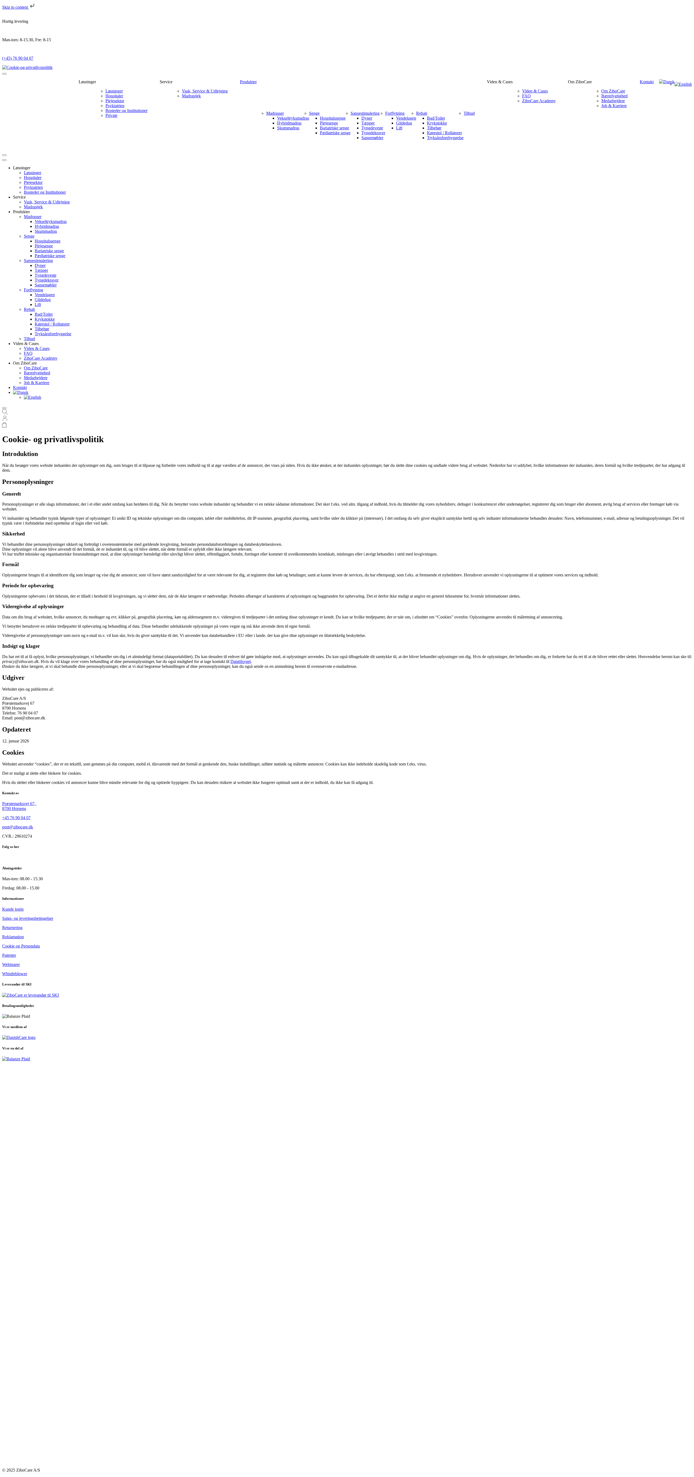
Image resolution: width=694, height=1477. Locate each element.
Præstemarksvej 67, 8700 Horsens (19, 806)
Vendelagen (406, 118)
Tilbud (469, 113)
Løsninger (114, 91)
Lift (399, 128)
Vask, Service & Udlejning (205, 91)
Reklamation (13, 936)
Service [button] (166, 81)
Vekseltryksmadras (293, 118)
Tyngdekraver (373, 132)
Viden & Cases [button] (500, 81)
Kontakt (647, 81)
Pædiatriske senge (335, 132)
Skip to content (15, 7)
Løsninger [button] (87, 81)
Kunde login (13, 909)
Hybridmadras (289, 123)
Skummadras (288, 128)
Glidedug (404, 123)
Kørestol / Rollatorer (444, 132)
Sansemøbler (372, 137)
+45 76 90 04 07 (16, 817)
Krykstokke (437, 123)
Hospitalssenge (333, 118)
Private (111, 115)
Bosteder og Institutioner (126, 110)
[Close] (4, 155)
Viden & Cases (535, 91)
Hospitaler (114, 96)
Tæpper (368, 123)
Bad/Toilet (436, 118)
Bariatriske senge (334, 128)
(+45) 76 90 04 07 (17, 58)
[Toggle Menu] (4, 74)
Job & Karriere (614, 105)
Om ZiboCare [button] (580, 81)
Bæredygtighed (614, 96)
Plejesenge (329, 123)
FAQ (526, 96)
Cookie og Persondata (21, 946)
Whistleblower (14, 973)
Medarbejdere (613, 100)
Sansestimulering (365, 113)
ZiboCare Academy (539, 100)
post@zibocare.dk (17, 827)
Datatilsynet (240, 661)
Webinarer (11, 964)
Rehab (421, 113)
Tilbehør (434, 128)
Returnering (12, 927)
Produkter (248, 81)
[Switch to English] (683, 84)
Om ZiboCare (613, 91)
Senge (314, 113)
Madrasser (275, 113)
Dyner (366, 118)
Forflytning (394, 113)
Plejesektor (114, 100)
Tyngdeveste (372, 128)
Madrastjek (191, 96)
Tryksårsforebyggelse (445, 137)
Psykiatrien (114, 105)
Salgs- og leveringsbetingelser (27, 918)
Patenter (9, 955)
